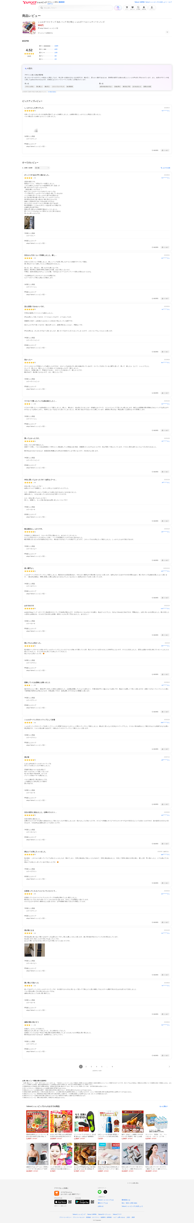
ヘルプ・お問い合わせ (119, 1217)
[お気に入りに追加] (167, 32)
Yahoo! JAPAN (139, 2)
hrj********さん (166, 110)
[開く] (29, 222)
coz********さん (165, 933)
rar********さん (166, 309)
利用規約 (88, 1217)
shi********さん (166, 441)
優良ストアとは (103, 1203)
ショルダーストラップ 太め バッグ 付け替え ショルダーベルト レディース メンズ (71, 22)
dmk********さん (165, 722)
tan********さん (165, 1025)
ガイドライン (95, 1217)
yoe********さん (165, 894)
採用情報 (109, 1217)
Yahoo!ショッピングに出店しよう (156, 2)
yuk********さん (165, 815)
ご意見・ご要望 (130, 1217)
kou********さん (165, 362)
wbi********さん (165, 646)
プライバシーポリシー (65, 1217)
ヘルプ (170, 2)
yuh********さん (165, 571)
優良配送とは (126, 1200)
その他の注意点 (52, 91)
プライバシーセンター (79, 1217)
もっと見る (163, 1106)
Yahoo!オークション (104, 1214)
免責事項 (103, 1217)
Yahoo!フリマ (117, 1214)
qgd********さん (165, 854)
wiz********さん (165, 258)
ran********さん (165, 404)
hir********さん (166, 985)
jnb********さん (165, 531)
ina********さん (165, 178)
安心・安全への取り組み (129, 1203)
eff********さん (166, 482)
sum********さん (165, 608)
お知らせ (100, 1206)
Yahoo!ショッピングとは (106, 1200)
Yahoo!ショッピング (79, 1214)
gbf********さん (165, 760)
